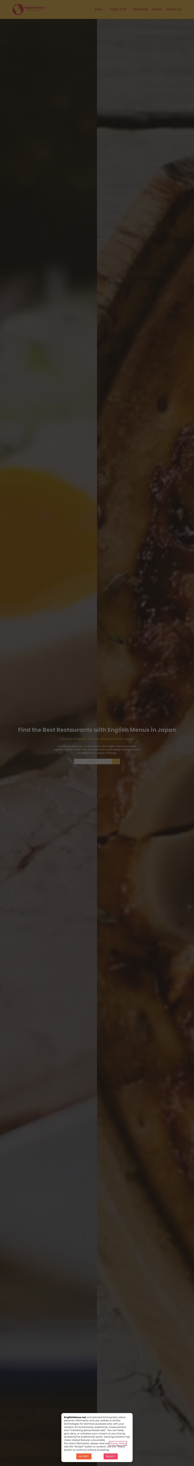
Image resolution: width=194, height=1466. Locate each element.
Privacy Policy (118, 1443)
